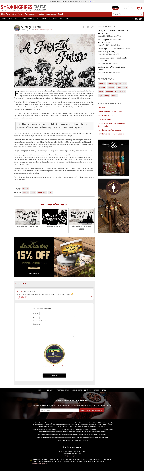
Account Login (128, 7)
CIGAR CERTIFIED (43, 19)
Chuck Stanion (39, 30)
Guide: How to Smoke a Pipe (110, 111)
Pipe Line (49, 30)
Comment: (35, 324)
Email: (35, 318)
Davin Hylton (115, 45)
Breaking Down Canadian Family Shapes (111, 68)
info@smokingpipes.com (72, 456)
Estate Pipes (17, 14)
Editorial (26, 192)
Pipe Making (103, 95)
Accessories (51, 14)
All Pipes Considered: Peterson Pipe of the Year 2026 (113, 31)
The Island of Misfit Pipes (81, 227)
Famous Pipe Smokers (117, 84)
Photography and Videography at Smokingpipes (111, 124)
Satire (50, 192)
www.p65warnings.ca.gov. (40, 463)
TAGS (67, 19)
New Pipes (5, 14)
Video (100, 91)
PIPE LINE (13, 19)
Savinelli (109, 91)
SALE (60, 14)
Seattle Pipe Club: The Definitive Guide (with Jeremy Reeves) (114, 50)
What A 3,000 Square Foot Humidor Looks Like (112, 59)
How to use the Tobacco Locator (111, 134)
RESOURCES (57, 19)
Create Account (128, 9)
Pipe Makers (120, 91)
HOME (3, 19)
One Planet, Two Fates (27, 226)
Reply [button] (90, 297)
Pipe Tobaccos (30, 14)
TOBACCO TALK (26, 19)
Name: (35, 313)
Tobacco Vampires (54, 226)
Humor (33, 192)
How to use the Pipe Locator (109, 130)
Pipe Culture (42, 192)
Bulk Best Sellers (105, 119)
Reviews (101, 84)
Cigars (41, 14)
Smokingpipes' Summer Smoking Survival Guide (111, 41)
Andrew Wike (116, 36)
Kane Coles (115, 63)
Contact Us (91, 1)
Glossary (101, 108)
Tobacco (111, 88)
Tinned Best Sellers (105, 115)
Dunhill (114, 95)
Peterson (101, 88)
